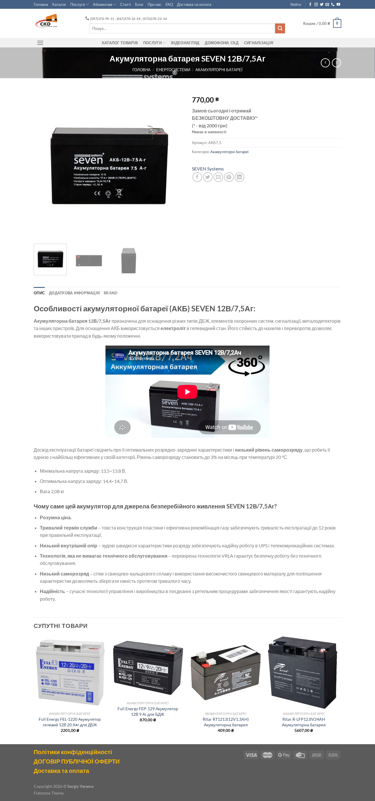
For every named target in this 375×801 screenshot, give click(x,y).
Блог (139, 4)
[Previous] (44, 165)
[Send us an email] (327, 5)
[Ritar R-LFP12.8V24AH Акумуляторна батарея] (304, 672)
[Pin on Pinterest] (229, 177)
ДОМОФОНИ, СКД (221, 42)
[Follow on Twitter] (321, 5)
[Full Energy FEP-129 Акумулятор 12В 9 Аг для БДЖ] (148, 667)
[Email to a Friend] (218, 177)
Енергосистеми (173, 69)
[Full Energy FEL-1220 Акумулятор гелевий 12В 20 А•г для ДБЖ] (70, 672)
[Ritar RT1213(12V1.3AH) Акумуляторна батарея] (226, 672)
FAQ (169, 4)
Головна (41, 4)
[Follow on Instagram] (316, 5)
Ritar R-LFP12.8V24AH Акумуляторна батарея (304, 722)
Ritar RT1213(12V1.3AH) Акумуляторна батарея (226, 722)
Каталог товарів (120, 42)
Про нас (154, 4)
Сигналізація (258, 42)
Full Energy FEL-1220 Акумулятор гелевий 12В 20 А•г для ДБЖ (70, 722)
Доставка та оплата (194, 4)
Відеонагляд (185, 42)
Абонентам (102, 4)
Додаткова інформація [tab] (74, 293)
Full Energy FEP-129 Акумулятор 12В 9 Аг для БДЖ (147, 711)
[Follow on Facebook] (310, 5)
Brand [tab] (110, 293)
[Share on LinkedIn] (239, 177)
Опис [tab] (39, 293)
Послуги (77, 4)
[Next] (173, 165)
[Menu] (40, 42)
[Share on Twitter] (208, 177)
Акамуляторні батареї (219, 69)
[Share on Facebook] (197, 177)
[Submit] (280, 28)
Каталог (59, 4)
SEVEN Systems (208, 168)
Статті (125, 4)
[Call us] (333, 5)
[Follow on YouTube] (338, 5)
